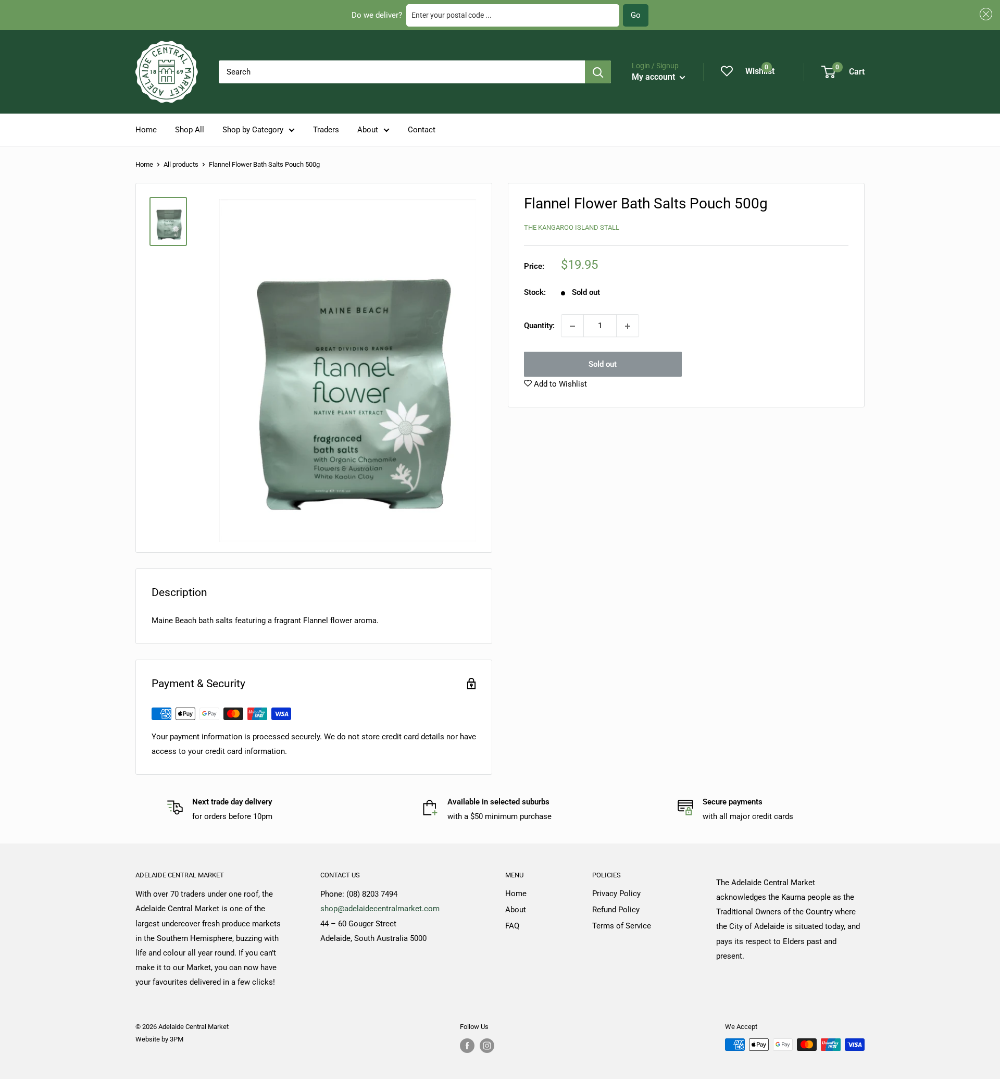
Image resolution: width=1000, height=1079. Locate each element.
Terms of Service (621, 926)
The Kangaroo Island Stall (571, 227)
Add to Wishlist (559, 384)
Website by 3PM (159, 1039)
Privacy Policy (616, 893)
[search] (402, 71)
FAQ (512, 926)
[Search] (598, 71)
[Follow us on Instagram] (487, 1045)
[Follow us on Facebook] (467, 1045)
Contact (421, 129)
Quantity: (539, 326)
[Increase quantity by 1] (628, 326)
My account (654, 77)
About (367, 129)
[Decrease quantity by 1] (572, 326)
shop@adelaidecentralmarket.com (380, 908)
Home (146, 129)
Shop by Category (252, 129)
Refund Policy (616, 909)
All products (181, 164)
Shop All (189, 129)
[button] (984, 14)
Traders (326, 129)
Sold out (603, 364)
